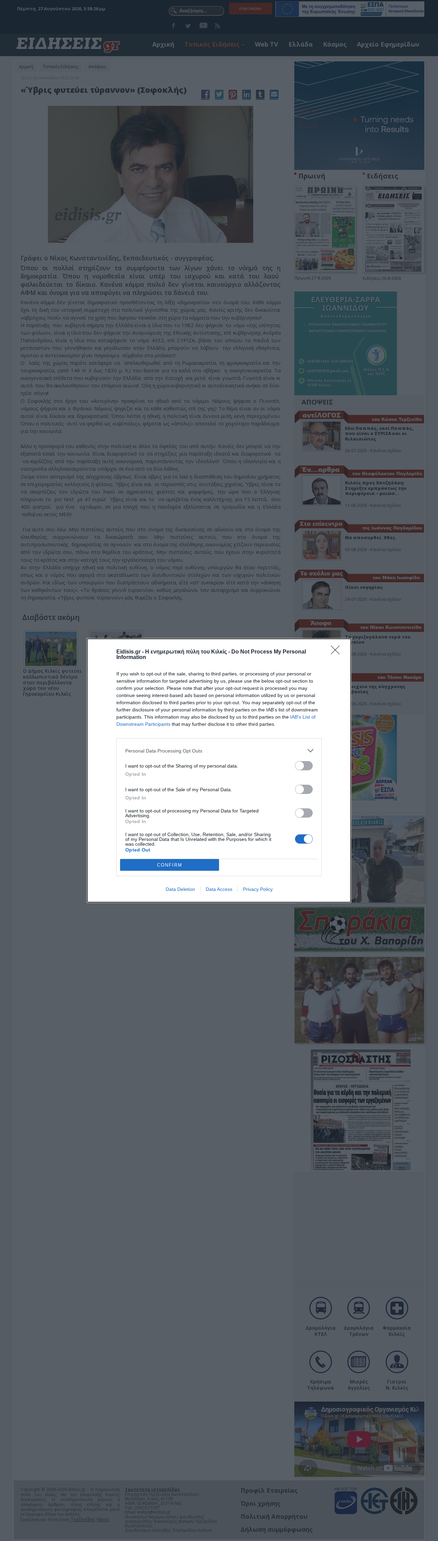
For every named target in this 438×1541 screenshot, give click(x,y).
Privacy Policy (258, 889)
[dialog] (219, 770)
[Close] (337, 652)
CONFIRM (169, 865)
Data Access (219, 889)
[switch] (304, 765)
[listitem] (219, 750)
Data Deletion (180, 889)
